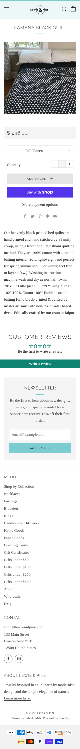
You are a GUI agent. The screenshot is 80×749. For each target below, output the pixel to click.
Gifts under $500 (17, 582)
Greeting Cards (16, 545)
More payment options (40, 204)
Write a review (40, 364)
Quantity (14, 165)
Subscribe (38, 447)
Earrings (10, 501)
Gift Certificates (16, 552)
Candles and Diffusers (21, 523)
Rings (8, 516)
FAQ (7, 604)
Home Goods (14, 530)
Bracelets (11, 508)
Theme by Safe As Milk (26, 718)
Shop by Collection (19, 486)
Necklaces (12, 494)
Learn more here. (17, 698)
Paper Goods (14, 538)
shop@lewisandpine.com (24, 627)
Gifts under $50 (16, 560)
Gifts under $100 (17, 567)
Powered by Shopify (56, 718)
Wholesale (12, 596)
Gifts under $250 (17, 574)
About (9, 589)
